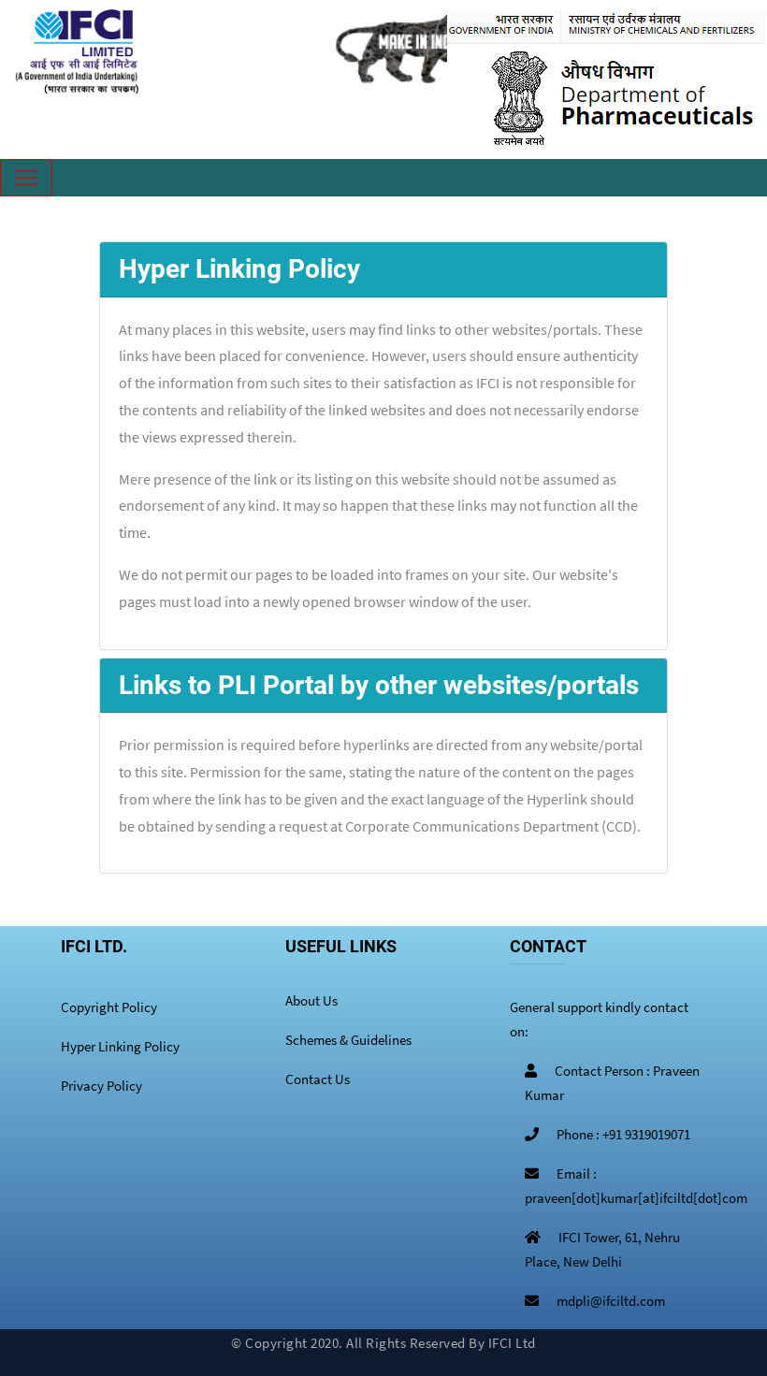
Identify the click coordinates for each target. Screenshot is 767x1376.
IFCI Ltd (512, 1343)
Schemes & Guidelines (348, 1040)
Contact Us (317, 1079)
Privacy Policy (101, 1085)
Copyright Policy (109, 1007)
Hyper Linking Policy (120, 1046)
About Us (311, 1000)
